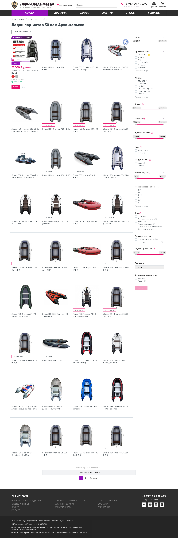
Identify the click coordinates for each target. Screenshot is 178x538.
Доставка (60, 12)
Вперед (93, 478)
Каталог (30, 12)
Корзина (162, 7)
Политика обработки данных (26, 501)
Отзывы (130, 12)
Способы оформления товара (70, 501)
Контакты (154, 12)
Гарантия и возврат (64, 504)
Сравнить (154, 7)
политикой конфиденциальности (64, 533)
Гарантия (107, 12)
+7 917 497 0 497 (154, 497)
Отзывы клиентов (21, 504)
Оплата (84, 12)
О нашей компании (107, 501)
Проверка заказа (63, 507)
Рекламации (104, 507)
